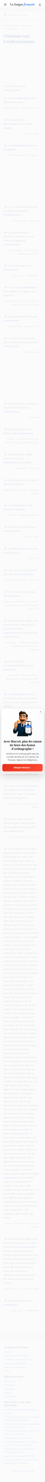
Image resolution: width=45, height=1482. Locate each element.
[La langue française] (22, 5)
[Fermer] (41, 712)
